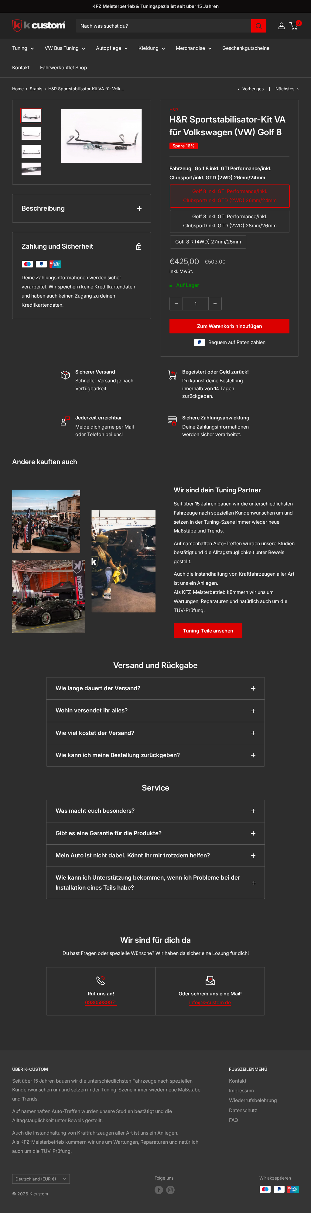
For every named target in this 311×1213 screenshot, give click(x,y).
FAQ (233, 1120)
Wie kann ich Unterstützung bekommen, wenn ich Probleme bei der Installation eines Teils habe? (148, 882)
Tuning (19, 48)
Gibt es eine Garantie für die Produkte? (109, 833)
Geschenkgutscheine (245, 48)
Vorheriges (253, 88)
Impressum (241, 1090)
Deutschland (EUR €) (35, 1179)
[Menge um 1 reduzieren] (176, 303)
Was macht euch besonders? (95, 810)
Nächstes (284, 88)
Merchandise (190, 48)
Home (18, 88)
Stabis (36, 88)
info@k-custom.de (210, 1002)
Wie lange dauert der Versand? (98, 688)
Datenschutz (243, 1110)
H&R (173, 109)
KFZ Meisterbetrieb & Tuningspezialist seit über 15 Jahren (155, 6)
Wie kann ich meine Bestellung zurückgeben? (118, 755)
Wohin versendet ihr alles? (92, 710)
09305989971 (101, 1002)
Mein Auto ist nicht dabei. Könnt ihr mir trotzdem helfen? (133, 855)
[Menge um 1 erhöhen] (215, 303)
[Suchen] (258, 26)
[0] (294, 25)
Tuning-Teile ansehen (208, 631)
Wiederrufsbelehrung (253, 1100)
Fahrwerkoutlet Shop (63, 67)
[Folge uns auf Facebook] (159, 1190)
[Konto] (282, 25)
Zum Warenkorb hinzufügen (229, 326)
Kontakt (20, 67)
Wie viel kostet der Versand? (95, 732)
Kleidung (148, 48)
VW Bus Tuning (62, 48)
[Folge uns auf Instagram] (170, 1190)
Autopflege (108, 48)
